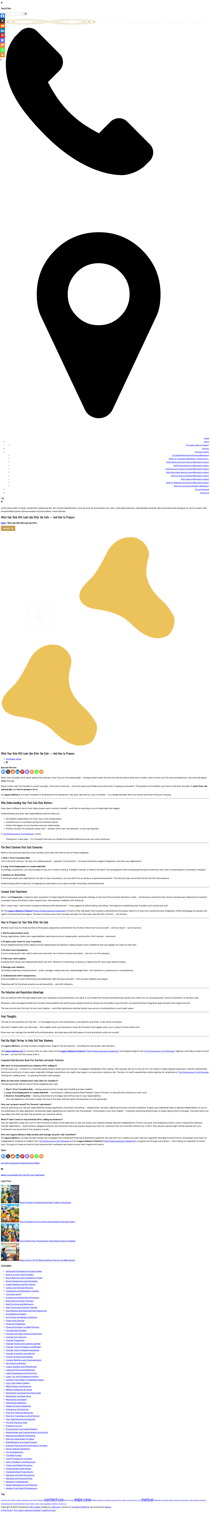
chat (30, 1500)
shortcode (196, 1500)
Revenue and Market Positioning (20, 1436)
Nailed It (171, 1500)
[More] (41, 772)
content (50, 1499)
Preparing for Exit (14, 1426)
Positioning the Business (17, 1409)
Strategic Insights (202, 452)
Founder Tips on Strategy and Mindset (23, 1347)
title (23, 1504)
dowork (71, 1500)
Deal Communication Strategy (20, 1301)
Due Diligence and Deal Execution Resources (26, 1311)
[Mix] (32, 772)
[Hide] (1, 60)
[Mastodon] (27, 772)
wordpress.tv (62, 1504)
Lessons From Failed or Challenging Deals (25, 1380)
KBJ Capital (35, 1507)
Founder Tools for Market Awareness (22, 1350)
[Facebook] (3, 772)
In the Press (6, 1510)
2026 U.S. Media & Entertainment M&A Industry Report (187, 483)
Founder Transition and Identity (20, 1353)
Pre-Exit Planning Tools (16, 1422)
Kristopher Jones (13, 759)
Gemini (108, 1507)
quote (191, 1500)
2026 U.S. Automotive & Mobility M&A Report (191, 486)
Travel (27, 1504)
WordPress (54, 1504)
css (61, 1499)
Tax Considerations (14, 1452)
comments (40, 1500)
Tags (14, 1504)
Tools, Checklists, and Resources (20, 1462)
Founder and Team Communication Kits (24, 1334)
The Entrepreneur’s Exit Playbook (18, 834)
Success (3, 1504)
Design (66, 1500)
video (42, 1504)
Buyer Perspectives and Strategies (22, 1281)
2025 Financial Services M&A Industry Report (191, 466)
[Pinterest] (22, 772)
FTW (117, 1500)
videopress (47, 1504)
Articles (13, 1500)
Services (205, 449)
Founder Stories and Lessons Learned (23, 1344)
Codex (35, 1500)
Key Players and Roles (16, 1363)
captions (18, 1500)
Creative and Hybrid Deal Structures (22, 1297)
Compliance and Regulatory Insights (22, 1291)
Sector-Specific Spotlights (18, 1449)
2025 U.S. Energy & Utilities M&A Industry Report (190, 476)
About (206, 442)
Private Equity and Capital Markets (21, 1429)
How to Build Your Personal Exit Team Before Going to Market (47, 1241)
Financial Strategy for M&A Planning (22, 1327)
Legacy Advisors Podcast (20, 911)
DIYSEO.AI (84, 1507)
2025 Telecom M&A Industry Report (195, 479)
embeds (94, 1500)
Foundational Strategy (16, 1330)
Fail (104, 1500)
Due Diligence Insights (16, 1314)
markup (147, 1499)
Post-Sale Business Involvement (20, 1419)
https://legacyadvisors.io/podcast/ (50, 911)
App (9, 1500)
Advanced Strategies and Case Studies (24, 1271)
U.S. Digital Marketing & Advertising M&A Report (190, 455)
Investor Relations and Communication (23, 1360)
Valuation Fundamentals (17, 1482)
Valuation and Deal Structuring (20, 1475)
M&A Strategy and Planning (18, 1386)
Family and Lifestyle (15, 1321)
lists (136, 1500)
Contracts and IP (13, 1294)
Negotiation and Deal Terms (18, 1396)
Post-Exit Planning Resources (19, 1413)
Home (3, 522)
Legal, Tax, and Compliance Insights (22, 1376)
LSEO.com (55, 1507)
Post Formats (184, 1500)
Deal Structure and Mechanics (20, 1304)
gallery (124, 1500)
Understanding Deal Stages (18, 1468)
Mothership (157, 1500)
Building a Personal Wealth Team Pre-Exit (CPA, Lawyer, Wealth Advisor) (23, 1175)
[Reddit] (13, 772)
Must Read (165, 1500)
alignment (4, 1500)
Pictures (177, 1500)
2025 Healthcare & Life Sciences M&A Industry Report (187, 462)
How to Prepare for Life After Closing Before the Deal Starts (47, 1222)
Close (206, 438)
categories (25, 1500)
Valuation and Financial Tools (19, 1478)
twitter (32, 1504)
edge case (82, 1499)
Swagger (9, 1504)
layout (132, 1500)
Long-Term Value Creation (18, 1383)
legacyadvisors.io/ (14, 1051)
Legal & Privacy (49, 1510)
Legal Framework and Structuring (21, 1373)
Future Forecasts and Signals (19, 1357)
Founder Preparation (15, 1340)
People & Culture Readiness (18, 1406)
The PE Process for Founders (19, 1459)
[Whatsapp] (36, 772)
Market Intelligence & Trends (19, 1390)
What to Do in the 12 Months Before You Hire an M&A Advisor (47, 1260)
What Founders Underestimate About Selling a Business (45, 1202)
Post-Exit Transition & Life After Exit (23, 1416)
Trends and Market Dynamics (19, 1465)
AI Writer (76, 1507)
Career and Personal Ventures (19, 1288)
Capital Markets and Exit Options (20, 1284)
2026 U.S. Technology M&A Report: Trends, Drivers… (189, 459)
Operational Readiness (16, 1403)
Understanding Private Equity (19, 1472)
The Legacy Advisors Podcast (197, 445)
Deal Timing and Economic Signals (21, 1307)
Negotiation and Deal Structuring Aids (23, 1393)
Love (139, 1500)
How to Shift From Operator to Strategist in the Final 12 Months (20, 1163)
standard (203, 1500)
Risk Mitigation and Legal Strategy (21, 1442)
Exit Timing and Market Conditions (21, 1317)
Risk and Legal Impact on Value (20, 1439)
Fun (120, 1500)
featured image (110, 1500)
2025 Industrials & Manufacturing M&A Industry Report (187, 472)
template (19, 1504)
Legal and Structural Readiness (20, 1370)
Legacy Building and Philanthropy (21, 1367)
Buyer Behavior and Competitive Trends (24, 1278)
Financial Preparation (15, 1324)
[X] (8, 772)
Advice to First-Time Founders (20, 1274)
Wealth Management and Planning (21, 1485)
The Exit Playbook (202, 490)
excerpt (99, 1500)
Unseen (37, 1504)
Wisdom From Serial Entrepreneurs (21, 1488)
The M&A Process (14, 1455)
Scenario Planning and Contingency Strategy (27, 1445)
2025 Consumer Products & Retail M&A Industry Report (187, 469)
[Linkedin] (17, 772)
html (128, 1500)
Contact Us (204, 493)
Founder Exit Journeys (16, 1337)
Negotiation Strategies (16, 1399)
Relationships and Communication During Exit (27, 1432)
